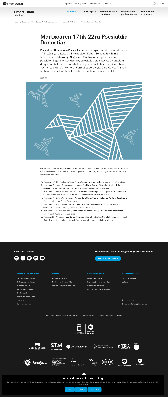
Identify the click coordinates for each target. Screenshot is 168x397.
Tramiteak (20, 300)
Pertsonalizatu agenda (108, 258)
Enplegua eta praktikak (25, 289)
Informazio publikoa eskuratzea (98, 289)
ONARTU (69, 389)
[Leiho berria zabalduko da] (16, 257)
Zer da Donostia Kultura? (26, 278)
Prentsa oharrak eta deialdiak (62, 282)
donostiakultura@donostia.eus (136, 304)
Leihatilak (125, 282)
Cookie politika (72, 315)
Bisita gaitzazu (80, 3)
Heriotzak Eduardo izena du (68, 191)
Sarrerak (106, 3)
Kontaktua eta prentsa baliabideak (64, 285)
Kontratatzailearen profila (26, 296)
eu (163, 3)
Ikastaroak (94, 3)
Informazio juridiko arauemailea (98, 282)
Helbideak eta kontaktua (26, 282)
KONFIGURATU (94, 389)
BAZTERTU (81, 389)
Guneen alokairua (23, 285)
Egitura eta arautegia (94, 278)
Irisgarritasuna (61, 315)
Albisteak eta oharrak (59, 278)
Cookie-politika (83, 384)
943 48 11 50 (129, 300)
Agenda (68, 3)
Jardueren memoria (24, 304)
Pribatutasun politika (87, 315)
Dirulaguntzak (22, 293)
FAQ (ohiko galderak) (129, 278)
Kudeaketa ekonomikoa (95, 285)
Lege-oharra (50, 315)
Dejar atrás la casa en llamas (68, 197)
